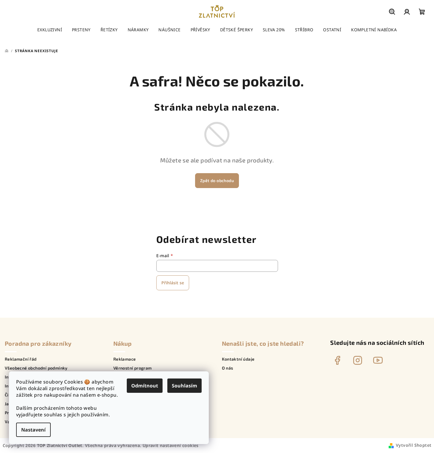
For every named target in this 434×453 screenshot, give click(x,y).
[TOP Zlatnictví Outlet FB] (337, 360)
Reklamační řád (21, 359)
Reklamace (124, 359)
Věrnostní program (132, 368)
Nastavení (33, 429)
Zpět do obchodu (217, 180)
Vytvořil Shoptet (413, 445)
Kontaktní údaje (238, 359)
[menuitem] (50, 30)
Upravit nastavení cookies (171, 445)
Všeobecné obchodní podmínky (36, 368)
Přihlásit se (172, 283)
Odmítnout (144, 385)
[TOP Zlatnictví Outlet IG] (357, 360)
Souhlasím (184, 385)
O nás (227, 368)
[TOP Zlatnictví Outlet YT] (378, 360)
